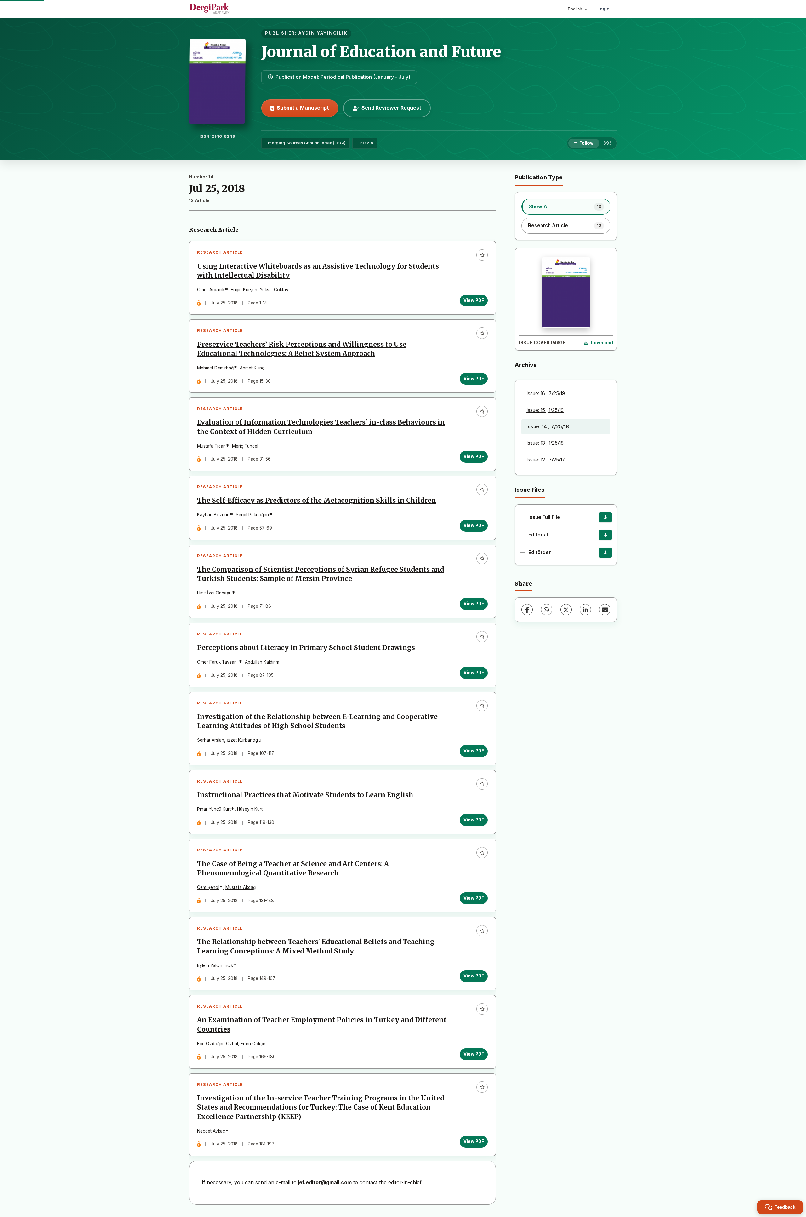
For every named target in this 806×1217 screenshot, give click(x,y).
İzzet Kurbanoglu (244, 740)
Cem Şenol (208, 887)
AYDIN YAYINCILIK (323, 33)
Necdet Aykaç (211, 1130)
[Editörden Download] (605, 553)
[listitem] (565, 206)
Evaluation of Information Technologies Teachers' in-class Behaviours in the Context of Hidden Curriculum (321, 427)
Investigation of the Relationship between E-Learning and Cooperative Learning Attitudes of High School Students (317, 721)
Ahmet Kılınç (252, 367)
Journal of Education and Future (381, 51)
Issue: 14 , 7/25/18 (547, 427)
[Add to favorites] (482, 255)
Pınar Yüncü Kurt (214, 809)
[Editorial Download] (605, 535)
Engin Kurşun (244, 289)
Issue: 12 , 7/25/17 (545, 460)
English (575, 8)
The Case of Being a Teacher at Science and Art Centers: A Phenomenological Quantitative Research (293, 868)
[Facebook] (527, 609)
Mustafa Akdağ (240, 887)
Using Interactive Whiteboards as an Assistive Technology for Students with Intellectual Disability (318, 271)
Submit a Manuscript (303, 108)
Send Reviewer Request (391, 108)
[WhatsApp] (546, 609)
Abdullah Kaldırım (262, 661)
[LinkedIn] (585, 609)
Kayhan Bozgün (213, 514)
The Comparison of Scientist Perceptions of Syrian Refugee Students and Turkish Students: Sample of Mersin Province (320, 574)
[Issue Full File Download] (605, 517)
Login (603, 8)
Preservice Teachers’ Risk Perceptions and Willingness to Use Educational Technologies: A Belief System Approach (301, 349)
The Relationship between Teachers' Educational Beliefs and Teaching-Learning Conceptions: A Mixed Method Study (317, 946)
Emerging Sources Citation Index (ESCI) (305, 143)
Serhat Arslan (210, 740)
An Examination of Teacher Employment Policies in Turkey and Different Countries (321, 1024)
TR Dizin (364, 143)
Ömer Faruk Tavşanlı (218, 661)
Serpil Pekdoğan (252, 514)
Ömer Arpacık (210, 289)
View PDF (473, 300)
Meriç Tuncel (245, 446)
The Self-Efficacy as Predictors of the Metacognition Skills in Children (316, 500)
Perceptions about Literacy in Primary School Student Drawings (306, 648)
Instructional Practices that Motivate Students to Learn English (305, 795)
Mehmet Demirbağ (215, 367)
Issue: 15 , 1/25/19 (545, 410)
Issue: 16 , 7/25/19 (545, 394)
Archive (526, 365)
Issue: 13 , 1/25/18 (545, 443)
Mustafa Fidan (211, 446)
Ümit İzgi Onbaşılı (214, 592)
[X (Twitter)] (566, 609)
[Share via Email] (604, 609)
